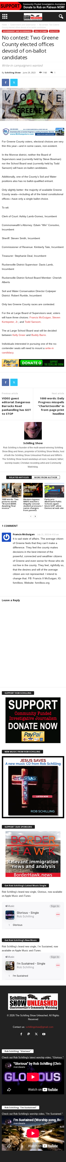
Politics (54, 31)
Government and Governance (23, 24)
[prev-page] (31, 516)
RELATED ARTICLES (19, 477)
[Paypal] (29, 1034)
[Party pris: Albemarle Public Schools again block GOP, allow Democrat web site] (54, 490)
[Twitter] (14, 82)
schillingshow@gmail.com (39, 1027)
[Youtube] (44, 1034)
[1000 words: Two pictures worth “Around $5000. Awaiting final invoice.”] (11, 490)
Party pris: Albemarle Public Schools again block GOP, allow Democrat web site (54, 503)
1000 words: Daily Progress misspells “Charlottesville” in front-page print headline (51, 405)
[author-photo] (33, 431)
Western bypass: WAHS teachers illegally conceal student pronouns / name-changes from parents (33, 505)
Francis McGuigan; (41, 317)
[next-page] (35, 516)
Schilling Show (13, 72)
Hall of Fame (41, 31)
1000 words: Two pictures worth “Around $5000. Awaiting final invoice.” (10, 503)
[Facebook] (5, 82)
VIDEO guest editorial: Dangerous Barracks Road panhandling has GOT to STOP (16, 405)
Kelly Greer (18, 335)
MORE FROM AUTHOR (45, 477)
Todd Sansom (33, 321)
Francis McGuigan (24, 534)
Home (4, 24)
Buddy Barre (38, 335)
